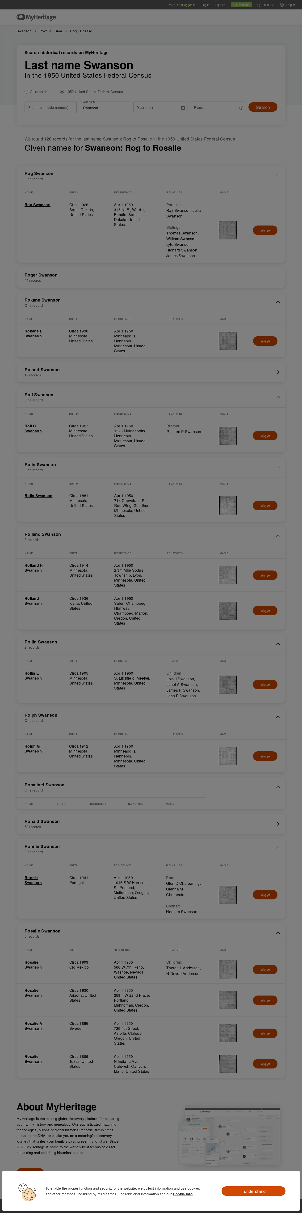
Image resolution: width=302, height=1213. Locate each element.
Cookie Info (183, 1193)
